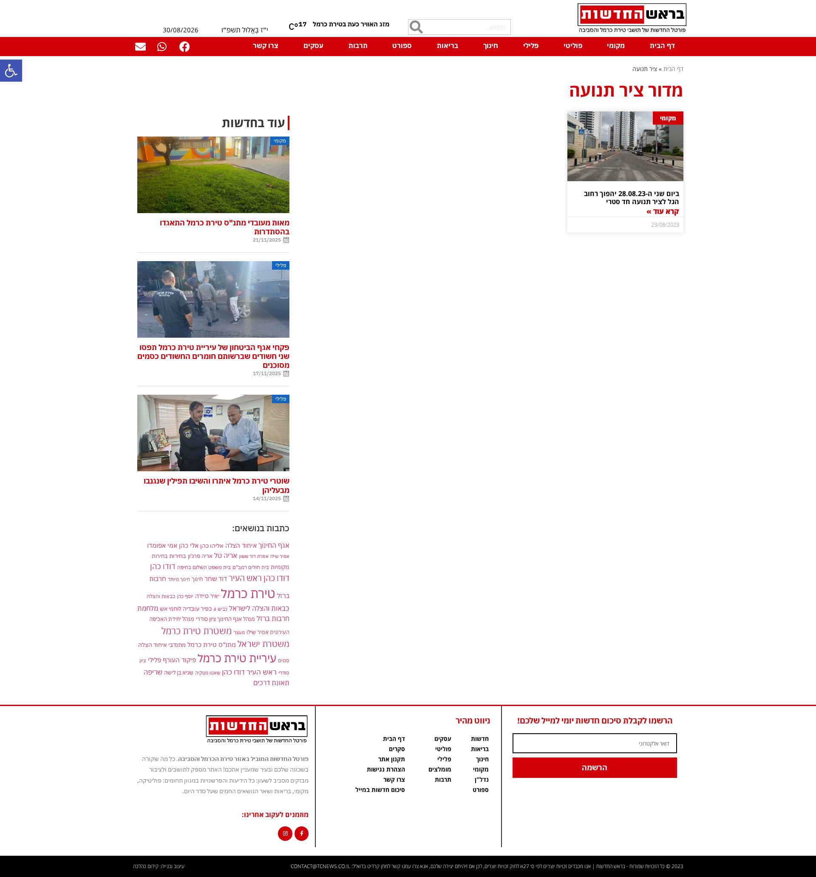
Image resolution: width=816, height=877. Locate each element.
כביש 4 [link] (220, 609)
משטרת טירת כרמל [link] (197, 631)
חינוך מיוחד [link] (179, 579)
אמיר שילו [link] (279, 556)
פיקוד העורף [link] (179, 660)
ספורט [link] (402, 45)
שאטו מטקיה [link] (207, 672)
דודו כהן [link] (163, 566)
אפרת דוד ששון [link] (254, 556)
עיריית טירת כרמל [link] (237, 658)
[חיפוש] (416, 27)
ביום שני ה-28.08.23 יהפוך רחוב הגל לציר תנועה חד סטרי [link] (631, 197)
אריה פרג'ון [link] (200, 556)
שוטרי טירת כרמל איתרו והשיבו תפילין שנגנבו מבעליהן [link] (216, 485)
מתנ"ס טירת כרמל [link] (211, 645)
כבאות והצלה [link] (161, 596)
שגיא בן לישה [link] (178, 672)
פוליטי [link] (573, 45)
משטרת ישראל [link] (263, 643)
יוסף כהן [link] (185, 596)
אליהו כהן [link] (212, 545)
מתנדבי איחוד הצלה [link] (162, 645)
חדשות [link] (480, 739)
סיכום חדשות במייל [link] (380, 790)
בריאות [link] (447, 45)
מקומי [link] (616, 45)
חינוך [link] (490, 45)
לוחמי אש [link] (170, 608)
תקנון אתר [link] (391, 759)
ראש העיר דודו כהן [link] (249, 672)
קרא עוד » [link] (662, 211)
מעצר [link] (239, 632)
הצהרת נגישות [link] (386, 769)
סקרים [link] (397, 749)
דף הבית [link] (662, 45)
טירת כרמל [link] (248, 593)
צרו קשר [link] (265, 45)
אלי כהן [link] (188, 545)
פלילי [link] (530, 45)
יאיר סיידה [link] (207, 596)
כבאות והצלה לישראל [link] (259, 608)
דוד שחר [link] (215, 578)
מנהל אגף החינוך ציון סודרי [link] (225, 619)
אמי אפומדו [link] (162, 545)
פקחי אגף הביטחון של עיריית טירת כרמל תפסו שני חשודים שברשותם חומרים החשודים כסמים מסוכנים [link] (213, 356)
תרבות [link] (358, 45)
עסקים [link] (313, 45)
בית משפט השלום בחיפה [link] (204, 567)
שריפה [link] (153, 671)
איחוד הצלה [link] (241, 545)
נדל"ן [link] (482, 779)
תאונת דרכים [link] (271, 682)
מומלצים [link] (439, 769)
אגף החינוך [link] (273, 545)
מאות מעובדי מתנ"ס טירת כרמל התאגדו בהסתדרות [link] (224, 227)
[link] (11, 71)
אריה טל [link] (225, 555)
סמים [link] (283, 660)
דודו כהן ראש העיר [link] (259, 577)
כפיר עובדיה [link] (197, 608)
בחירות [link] (177, 556)
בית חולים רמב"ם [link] (250, 567)
